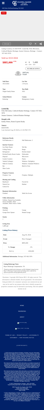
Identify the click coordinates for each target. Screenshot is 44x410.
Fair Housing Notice (26, 337)
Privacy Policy (22, 335)
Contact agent (6, 43)
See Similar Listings (33, 68)
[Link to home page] (22, 3)
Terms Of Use (10, 335)
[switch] (30, 44)
